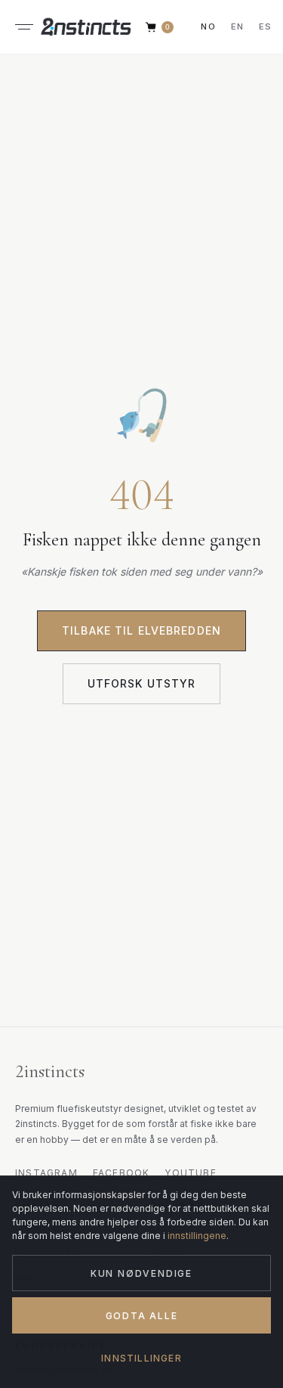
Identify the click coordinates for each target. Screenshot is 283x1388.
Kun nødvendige (141, 1273)
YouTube (190, 1172)
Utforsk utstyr (142, 683)
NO (208, 26)
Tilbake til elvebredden (141, 630)
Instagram (46, 1172)
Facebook (121, 1172)
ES (265, 26)
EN (237, 26)
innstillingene (197, 1235)
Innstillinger (141, 1358)
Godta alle (142, 1315)
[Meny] (24, 27)
